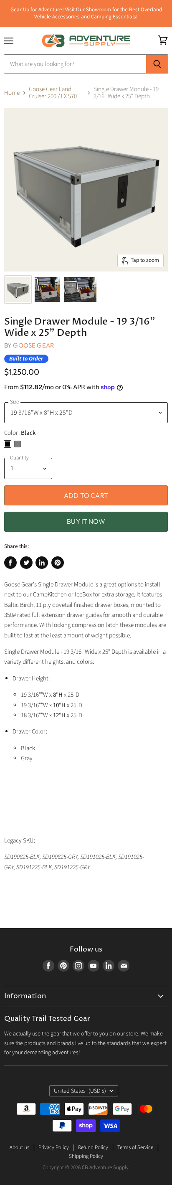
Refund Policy (93, 1147)
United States (80, 1091)
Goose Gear (33, 345)
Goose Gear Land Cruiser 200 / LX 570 (53, 93)
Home (12, 92)
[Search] (157, 64)
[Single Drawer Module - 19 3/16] (18, 289)
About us (19, 1147)
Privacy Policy (53, 1147)
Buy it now (86, 521)
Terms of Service (135, 1147)
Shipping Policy (86, 1156)
